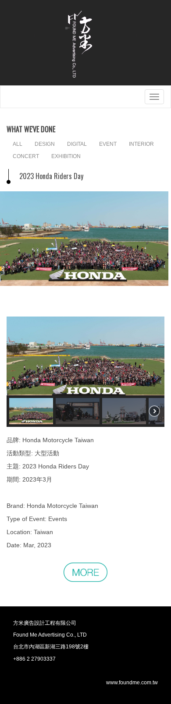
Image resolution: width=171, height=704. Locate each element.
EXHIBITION (66, 156)
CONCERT (26, 156)
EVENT (108, 144)
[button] (31, 411)
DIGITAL (77, 144)
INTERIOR (141, 144)
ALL (17, 144)
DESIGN (45, 144)
